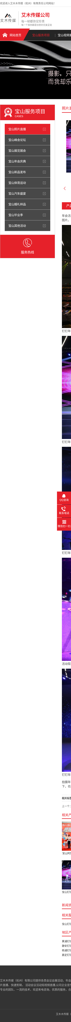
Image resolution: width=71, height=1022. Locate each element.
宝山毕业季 (15, 215)
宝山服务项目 (41, 35)
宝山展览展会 (17, 150)
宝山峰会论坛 (17, 139)
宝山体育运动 (17, 182)
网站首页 (15, 35)
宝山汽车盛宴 (17, 193)
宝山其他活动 (17, 225)
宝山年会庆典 (17, 161)
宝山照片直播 (17, 129)
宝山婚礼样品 (17, 204)
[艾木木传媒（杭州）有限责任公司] (8, 22)
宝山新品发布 (17, 172)
